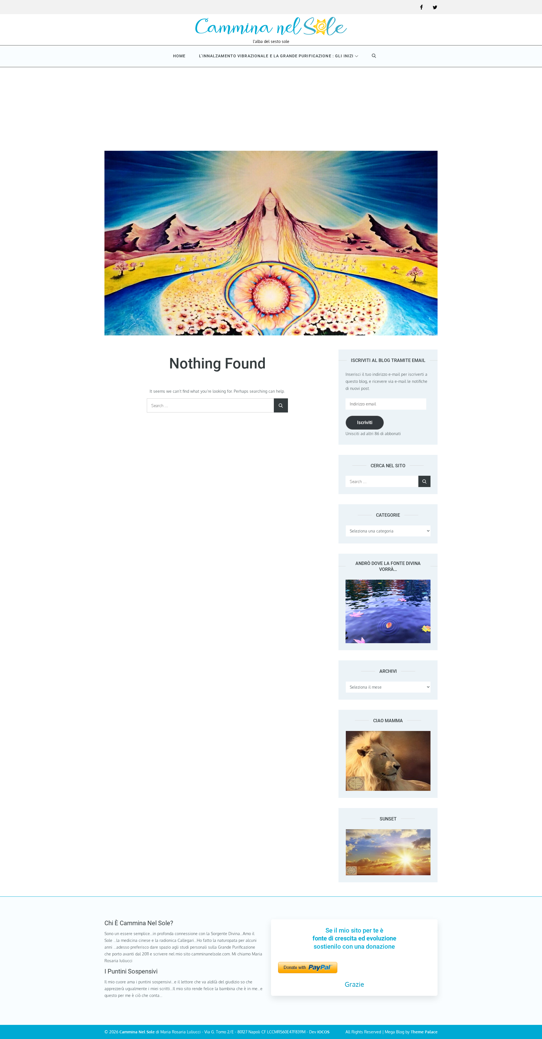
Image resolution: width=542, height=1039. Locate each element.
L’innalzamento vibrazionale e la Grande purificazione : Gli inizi (276, 56)
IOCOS (323, 1031)
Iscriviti (364, 422)
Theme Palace (424, 1031)
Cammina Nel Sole (137, 1031)
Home (179, 56)
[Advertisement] (271, 108)
